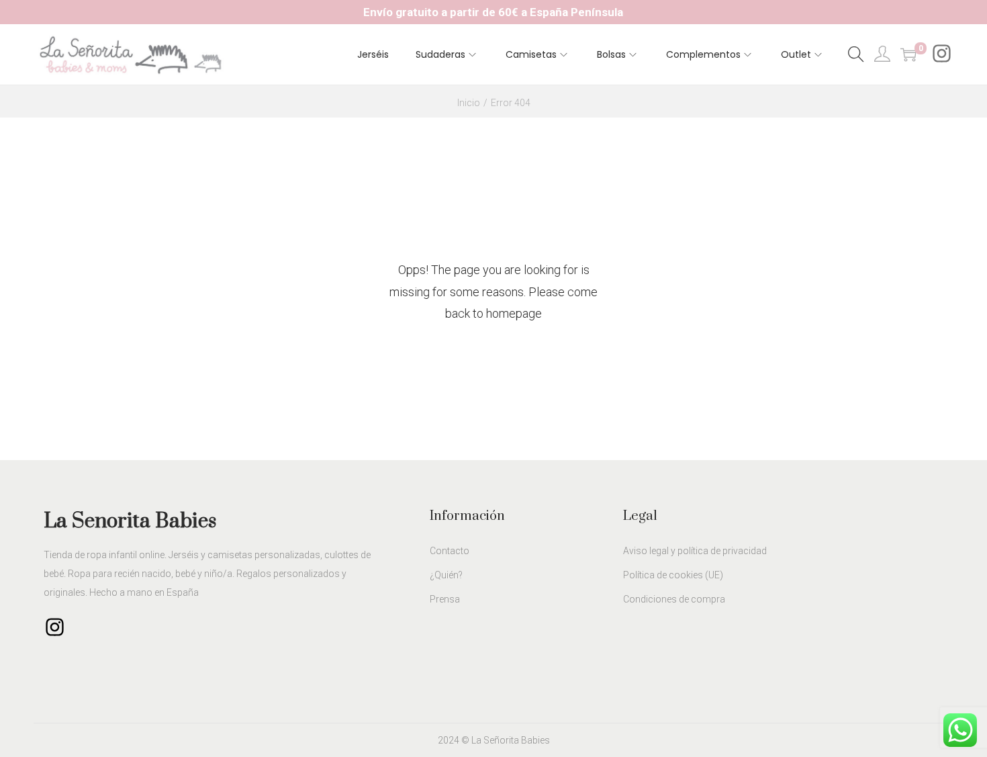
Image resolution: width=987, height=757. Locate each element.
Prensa (445, 599)
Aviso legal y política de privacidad (695, 550)
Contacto (449, 550)
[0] (908, 54)
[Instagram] (941, 56)
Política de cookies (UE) (673, 575)
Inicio (468, 102)
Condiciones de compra (674, 599)
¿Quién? (446, 575)
